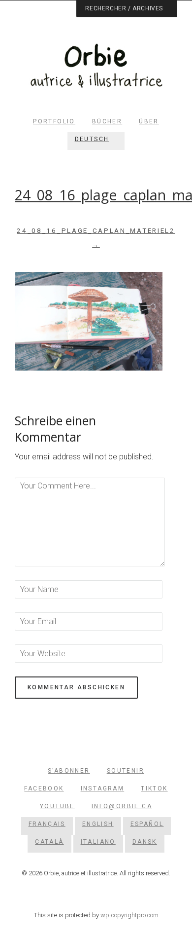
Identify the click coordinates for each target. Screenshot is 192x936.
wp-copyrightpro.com (129, 915)
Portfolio (54, 121)
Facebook (44, 788)
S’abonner (69, 770)
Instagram (103, 788)
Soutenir (125, 770)
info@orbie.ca (122, 806)
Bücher (107, 121)
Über (149, 121)
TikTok (154, 788)
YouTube (57, 806)
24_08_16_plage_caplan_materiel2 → (96, 237)
